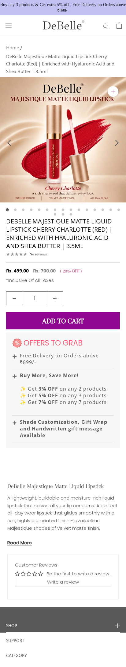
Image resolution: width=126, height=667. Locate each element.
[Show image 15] (118, 209)
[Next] (117, 143)
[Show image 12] (94, 209)
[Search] (106, 25)
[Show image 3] (23, 209)
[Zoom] (113, 91)
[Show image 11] (86, 209)
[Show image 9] (70, 209)
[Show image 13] (102, 209)
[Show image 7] (55, 209)
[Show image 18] (70, 214)
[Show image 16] (55, 214)
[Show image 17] (63, 214)
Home (12, 47)
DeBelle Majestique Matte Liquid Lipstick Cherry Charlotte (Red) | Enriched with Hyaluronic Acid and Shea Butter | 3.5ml (60, 64)
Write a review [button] (63, 582)
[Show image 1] (7, 209)
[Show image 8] (63, 209)
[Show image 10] (78, 209)
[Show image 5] (39, 209)
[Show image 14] (110, 209)
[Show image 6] (47, 209)
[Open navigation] (9, 25)
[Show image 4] (31, 209)
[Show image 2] (15, 209)
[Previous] (9, 143)
